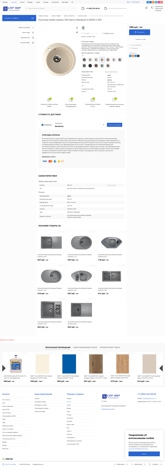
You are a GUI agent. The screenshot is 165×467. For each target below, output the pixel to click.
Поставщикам (71, 437)
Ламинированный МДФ (9, 416)
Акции (38, 2)
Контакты (69, 434)
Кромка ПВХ (5, 409)
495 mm (109, 80)
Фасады (4, 445)
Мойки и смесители (7, 429)
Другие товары (112, 185)
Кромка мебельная (7, 406)
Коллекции (55, 2)
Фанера (4, 442)
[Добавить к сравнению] (77, 32)
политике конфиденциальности (138, 448)
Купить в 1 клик (141, 39)
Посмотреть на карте (107, 409)
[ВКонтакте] (130, 56)
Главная (4, 2)
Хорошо (144, 454)
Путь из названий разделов (10, 432)
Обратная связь (10, 464)
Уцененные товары (40, 411)
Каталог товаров (11, 18)
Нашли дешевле (136, 45)
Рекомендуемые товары (42, 408)
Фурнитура (5, 448)
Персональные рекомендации (57, 347)
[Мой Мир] (135, 56)
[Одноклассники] (133, 56)
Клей (3, 403)
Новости (69, 431)
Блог (68, 428)
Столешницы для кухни (8, 439)
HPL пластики (6, 399)
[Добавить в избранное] (77, 28)
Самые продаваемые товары (85, 347)
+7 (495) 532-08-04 (24, 464)
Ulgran (109, 75)
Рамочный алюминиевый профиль (12, 435)
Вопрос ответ (70, 424)
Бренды (30, 2)
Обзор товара (26, 32)
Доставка (65, 2)
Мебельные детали (7, 426)
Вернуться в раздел (24, 27)
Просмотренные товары (110, 347)
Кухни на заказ (6, 413)
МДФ (3, 422)
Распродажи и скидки (41, 405)
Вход (128, 2)
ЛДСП (4, 419)
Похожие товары (25, 42)
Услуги (22, 2)
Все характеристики (111, 71)
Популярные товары (40, 402)
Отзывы (45, 2)
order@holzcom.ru (149, 398)
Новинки (37, 398)
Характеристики (25, 37)
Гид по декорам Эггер (73, 444)
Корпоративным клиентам (74, 441)
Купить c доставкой (114, 125)
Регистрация (135, 2)
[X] (138, 56)
